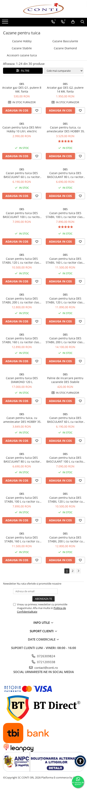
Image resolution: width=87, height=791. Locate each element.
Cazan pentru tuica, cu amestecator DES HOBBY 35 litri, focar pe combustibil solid (21, 420)
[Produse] (5, 23)
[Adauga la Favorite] (36, 110)
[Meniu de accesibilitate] (80, 761)
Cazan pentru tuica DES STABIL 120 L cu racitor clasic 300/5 (21, 260)
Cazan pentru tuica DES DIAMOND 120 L (22, 380)
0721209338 (45, 662)
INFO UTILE (42, 623)
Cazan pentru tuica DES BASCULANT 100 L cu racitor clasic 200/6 (22, 215)
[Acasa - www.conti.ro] (43, 9)
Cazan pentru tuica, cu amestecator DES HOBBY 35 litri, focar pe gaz (65, 129)
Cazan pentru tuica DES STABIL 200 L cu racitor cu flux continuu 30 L (65, 539)
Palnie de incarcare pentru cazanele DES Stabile (65, 380)
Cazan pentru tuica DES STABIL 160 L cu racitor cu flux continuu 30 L (21, 539)
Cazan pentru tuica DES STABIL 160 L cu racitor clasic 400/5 (65, 260)
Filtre (24, 71)
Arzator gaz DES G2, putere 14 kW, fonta (65, 89)
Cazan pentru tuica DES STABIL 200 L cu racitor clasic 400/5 (21, 300)
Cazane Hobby (22, 41)
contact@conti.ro (46, 668)
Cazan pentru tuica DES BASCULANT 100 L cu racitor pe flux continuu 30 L (65, 459)
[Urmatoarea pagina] (78, 570)
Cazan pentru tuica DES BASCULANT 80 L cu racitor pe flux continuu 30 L (22, 459)
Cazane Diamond (65, 48)
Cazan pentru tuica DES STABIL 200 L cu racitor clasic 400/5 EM (65, 340)
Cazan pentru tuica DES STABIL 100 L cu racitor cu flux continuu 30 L (21, 499)
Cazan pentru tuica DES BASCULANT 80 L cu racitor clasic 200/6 (65, 175)
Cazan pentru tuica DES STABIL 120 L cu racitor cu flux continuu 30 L (65, 499)
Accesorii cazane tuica (22, 55)
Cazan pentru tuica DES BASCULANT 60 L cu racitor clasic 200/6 (22, 175)
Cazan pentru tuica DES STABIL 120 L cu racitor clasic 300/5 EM (65, 300)
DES (21, 84)
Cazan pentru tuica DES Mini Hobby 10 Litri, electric (21, 129)
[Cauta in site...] (82, 22)
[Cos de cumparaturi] (73, 22)
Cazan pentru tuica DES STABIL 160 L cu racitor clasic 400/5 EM (21, 340)
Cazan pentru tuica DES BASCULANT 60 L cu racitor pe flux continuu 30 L (65, 420)
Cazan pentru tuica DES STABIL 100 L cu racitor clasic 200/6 (65, 215)
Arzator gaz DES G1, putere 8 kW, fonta (21, 89)
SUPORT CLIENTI (42, 631)
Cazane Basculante (65, 41)
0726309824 (45, 656)
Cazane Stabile (22, 48)
